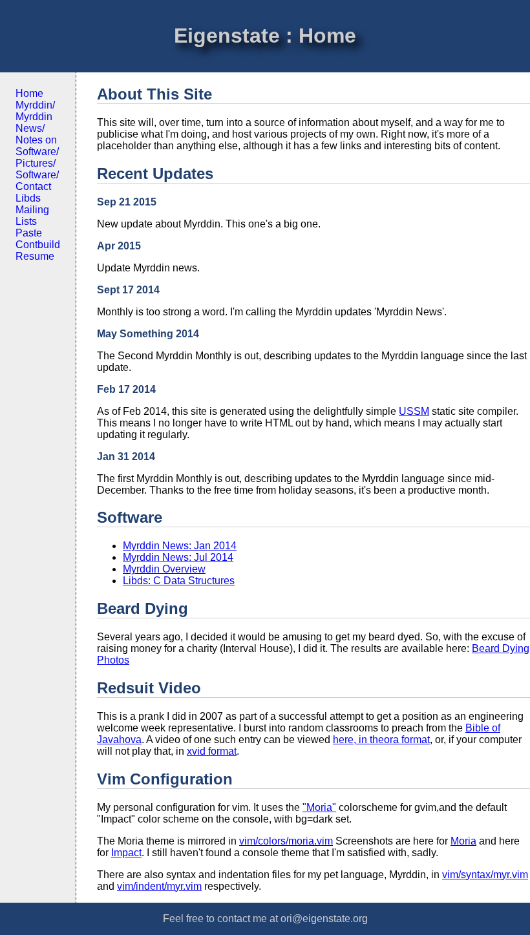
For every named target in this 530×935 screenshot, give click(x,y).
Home (29, 93)
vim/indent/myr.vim (159, 886)
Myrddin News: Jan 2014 (180, 545)
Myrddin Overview (164, 568)
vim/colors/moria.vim (286, 840)
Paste (29, 232)
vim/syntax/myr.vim (485, 874)
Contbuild (38, 244)
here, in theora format (381, 739)
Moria (463, 840)
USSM (414, 411)
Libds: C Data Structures (179, 580)
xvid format (212, 751)
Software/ (37, 174)
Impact (126, 852)
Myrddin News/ (34, 122)
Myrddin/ (35, 105)
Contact (33, 186)
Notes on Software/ (37, 145)
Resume (35, 256)
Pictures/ (36, 163)
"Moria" (319, 807)
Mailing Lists (32, 215)
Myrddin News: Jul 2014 (178, 557)
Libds (28, 198)
